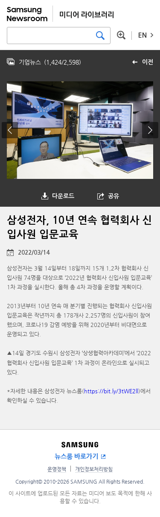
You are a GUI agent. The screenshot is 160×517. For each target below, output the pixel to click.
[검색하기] (100, 35)
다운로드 (63, 196)
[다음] (150, 130)
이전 (147, 62)
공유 (113, 196)
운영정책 (56, 469)
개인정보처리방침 (94, 469)
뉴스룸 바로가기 (76, 456)
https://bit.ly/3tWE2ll (111, 391)
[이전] (10, 130)
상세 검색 (121, 35)
